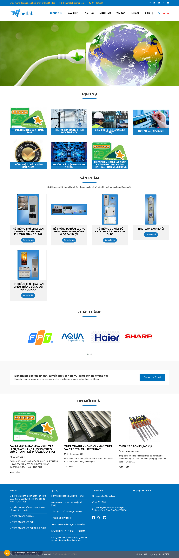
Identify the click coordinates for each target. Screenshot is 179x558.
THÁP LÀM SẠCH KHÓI (151, 228)
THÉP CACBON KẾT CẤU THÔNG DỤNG (29, 528)
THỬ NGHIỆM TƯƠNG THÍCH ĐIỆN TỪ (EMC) (69, 131)
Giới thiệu (73, 13)
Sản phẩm (105, 13)
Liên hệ (149, 13)
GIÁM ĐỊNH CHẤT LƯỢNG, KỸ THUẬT (110, 131)
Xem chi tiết (28, 240)
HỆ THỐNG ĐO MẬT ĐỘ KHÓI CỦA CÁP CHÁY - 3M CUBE (110, 231)
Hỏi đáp (135, 13)
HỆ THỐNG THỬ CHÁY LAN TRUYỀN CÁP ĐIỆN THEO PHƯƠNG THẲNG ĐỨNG (28, 231)
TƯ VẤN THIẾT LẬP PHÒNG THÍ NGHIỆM (69, 165)
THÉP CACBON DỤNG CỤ (135, 446)
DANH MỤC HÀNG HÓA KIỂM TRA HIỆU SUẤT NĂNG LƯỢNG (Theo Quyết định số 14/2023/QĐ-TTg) (32, 449)
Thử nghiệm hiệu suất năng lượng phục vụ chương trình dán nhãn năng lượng (110, 164)
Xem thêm (15, 472)
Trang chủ (56, 13)
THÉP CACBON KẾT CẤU (23, 522)
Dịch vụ (89, 13)
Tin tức (120, 13)
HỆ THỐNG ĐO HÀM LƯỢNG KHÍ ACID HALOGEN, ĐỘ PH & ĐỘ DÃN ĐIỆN (69, 231)
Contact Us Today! (152, 377)
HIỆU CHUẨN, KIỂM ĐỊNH (150, 131)
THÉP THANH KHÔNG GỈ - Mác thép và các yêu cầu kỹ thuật (88, 448)
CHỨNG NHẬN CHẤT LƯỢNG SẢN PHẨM (28, 165)
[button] (88, 354)
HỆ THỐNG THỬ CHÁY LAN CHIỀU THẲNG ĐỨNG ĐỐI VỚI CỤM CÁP (28, 286)
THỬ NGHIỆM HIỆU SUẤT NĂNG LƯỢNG (28, 131)
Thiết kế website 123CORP (65, 554)
